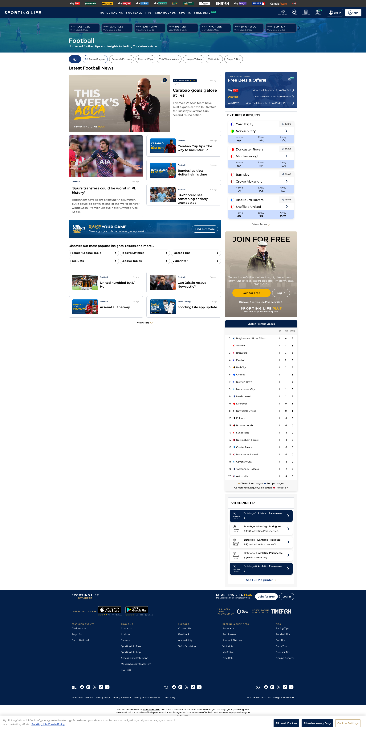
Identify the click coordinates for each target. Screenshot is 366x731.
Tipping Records (285, 658)
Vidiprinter (228, 646)
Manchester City (245, 389)
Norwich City (246, 131)
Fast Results (229, 634)
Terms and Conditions (82, 697)
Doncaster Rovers (249, 149)
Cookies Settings (347, 723)
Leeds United (243, 396)
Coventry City (244, 461)
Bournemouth (244, 425)
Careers (125, 640)
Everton (240, 360)
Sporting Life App (131, 652)
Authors (125, 634)
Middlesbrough (247, 156)
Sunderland (242, 432)
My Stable (228, 652)
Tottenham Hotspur (247, 468)
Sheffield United (248, 207)
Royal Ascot (78, 634)
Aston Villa (242, 476)
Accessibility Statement (134, 658)
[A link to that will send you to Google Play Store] (139, 611)
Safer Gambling (187, 646)
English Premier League (261, 323)
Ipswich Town (244, 381)
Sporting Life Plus (131, 646)
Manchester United (247, 454)
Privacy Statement (122, 697)
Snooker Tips (283, 652)
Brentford (241, 352)
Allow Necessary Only (317, 723)
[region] (183, 723)
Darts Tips (281, 646)
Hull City (241, 367)
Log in (287, 596)
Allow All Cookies (286, 723)
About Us (126, 628)
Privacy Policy (103, 697)
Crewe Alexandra (249, 181)
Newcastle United (246, 410)
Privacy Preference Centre (147, 697)
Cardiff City (244, 124)
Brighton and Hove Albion (251, 338)
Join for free (266, 596)
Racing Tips (282, 628)
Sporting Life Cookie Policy (48, 723)
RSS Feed (126, 669)
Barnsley (242, 174)
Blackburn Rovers (249, 200)
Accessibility (185, 640)
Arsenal (240, 345)
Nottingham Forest (247, 439)
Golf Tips (280, 640)
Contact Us (184, 628)
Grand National (80, 640)
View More (259, 224)
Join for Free (251, 293)
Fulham (240, 418)
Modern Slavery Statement (136, 663)
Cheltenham (79, 628)
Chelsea (240, 374)
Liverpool (241, 403)
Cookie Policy (169, 697)
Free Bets (227, 658)
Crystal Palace (244, 447)
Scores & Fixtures (232, 640)
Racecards (228, 628)
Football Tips (283, 634)
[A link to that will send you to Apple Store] (110, 611)
